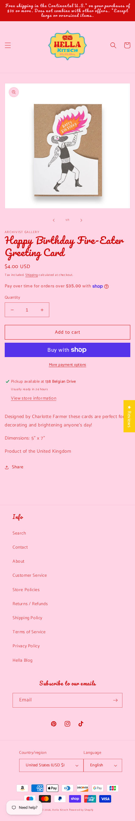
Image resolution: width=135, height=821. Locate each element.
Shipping (31, 274)
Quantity (12, 298)
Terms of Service (29, 632)
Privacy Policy (26, 646)
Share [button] (18, 467)
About (18, 561)
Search (19, 533)
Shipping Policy (27, 618)
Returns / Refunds (30, 604)
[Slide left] (54, 220)
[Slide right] (81, 220)
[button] (8, 45)
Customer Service (30, 575)
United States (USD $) (45, 765)
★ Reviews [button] (129, 416)
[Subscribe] (115, 700)
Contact (20, 547)
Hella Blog (23, 660)
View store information (33, 398)
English (96, 765)
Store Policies (26, 590)
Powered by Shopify (81, 810)
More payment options (67, 365)
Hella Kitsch (60, 810)
